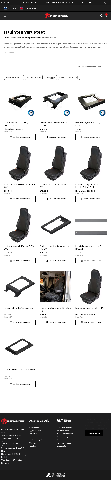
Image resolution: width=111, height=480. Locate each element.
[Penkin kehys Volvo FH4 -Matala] (20, 348)
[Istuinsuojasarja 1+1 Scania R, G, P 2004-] (20, 163)
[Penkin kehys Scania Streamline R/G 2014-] (55, 225)
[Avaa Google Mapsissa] (2, 441)
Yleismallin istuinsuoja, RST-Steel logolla (55, 309)
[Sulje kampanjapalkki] (106, 2)
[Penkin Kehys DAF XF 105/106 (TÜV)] (91, 101)
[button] (55, 137)
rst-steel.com (30, 8)
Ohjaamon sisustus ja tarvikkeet (26, 37)
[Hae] (101, 16)
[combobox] (91, 67)
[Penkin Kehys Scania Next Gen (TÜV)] (55, 101)
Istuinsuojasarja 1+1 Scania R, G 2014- (54, 185)
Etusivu (7, 37)
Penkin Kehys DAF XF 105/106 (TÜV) (89, 124)
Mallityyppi (50, 77)
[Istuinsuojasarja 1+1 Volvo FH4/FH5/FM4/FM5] (91, 163)
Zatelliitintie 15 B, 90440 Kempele (12, 461)
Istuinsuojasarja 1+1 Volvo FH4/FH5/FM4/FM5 (87, 185)
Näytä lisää (9, 52)
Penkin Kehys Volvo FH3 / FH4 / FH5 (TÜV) (19, 124)
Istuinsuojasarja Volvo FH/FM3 (89, 308)
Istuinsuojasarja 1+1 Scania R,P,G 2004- (19, 247)
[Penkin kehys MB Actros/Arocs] (20, 286)
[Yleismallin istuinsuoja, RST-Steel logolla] (55, 286)
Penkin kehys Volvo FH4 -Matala (19, 369)
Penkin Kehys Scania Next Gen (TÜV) (54, 124)
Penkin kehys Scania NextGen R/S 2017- (89, 247)
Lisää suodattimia (67, 77)
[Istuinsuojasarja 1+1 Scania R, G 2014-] (55, 163)
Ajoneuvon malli (33, 77)
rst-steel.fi (12, 8)
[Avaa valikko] (5, 15)
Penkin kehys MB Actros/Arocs (18, 308)
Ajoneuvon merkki (14, 77)
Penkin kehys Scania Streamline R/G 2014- (55, 247)
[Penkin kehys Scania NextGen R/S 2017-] (91, 225)
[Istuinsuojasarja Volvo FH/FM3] (91, 286)
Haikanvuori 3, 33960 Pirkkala (10, 455)
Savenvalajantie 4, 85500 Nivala (12, 449)
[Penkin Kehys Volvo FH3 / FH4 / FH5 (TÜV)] (20, 101)
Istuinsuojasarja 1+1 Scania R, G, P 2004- (19, 185)
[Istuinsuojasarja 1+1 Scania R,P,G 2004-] (20, 225)
